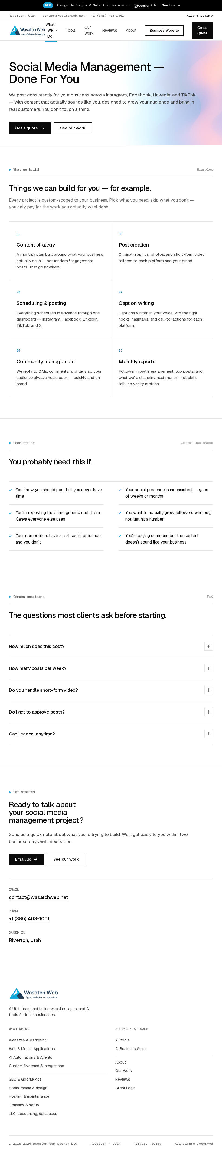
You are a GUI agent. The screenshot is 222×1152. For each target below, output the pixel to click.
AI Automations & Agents (30, 1057)
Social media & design (28, 1088)
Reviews (109, 30)
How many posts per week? (38, 668)
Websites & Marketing (28, 1040)
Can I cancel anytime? (32, 734)
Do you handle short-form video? (43, 690)
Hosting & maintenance (29, 1096)
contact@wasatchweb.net (63, 16)
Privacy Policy (148, 1144)
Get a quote (29, 128)
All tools (122, 1040)
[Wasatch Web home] (27, 30)
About (131, 30)
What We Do (51, 30)
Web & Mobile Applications (32, 1048)
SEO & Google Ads (25, 1079)
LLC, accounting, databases (33, 1113)
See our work (73, 128)
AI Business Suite (130, 1048)
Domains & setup (24, 1105)
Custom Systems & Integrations (36, 1065)
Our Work (89, 30)
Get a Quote (202, 30)
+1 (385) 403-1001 (107, 16)
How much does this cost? (37, 646)
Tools (71, 30)
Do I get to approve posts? (37, 712)
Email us (26, 859)
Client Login (200, 16)
